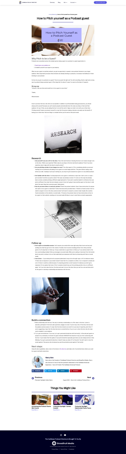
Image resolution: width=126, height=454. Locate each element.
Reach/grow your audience (42, 65)
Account (72, 2)
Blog (59, 2)
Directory (52, 2)
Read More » (35, 410)
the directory (63, 349)
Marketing (54, 14)
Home (50, 14)
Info (65, 2)
